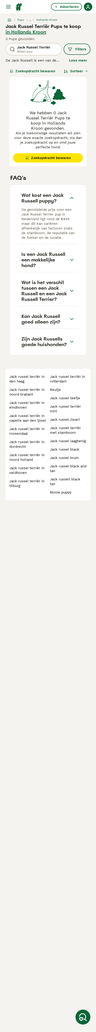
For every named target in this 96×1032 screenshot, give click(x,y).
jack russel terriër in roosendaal (27, 431)
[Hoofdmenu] (8, 6)
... (30, 19)
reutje (55, 390)
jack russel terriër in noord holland (27, 457)
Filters (80, 49)
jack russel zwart (65, 419)
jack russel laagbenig (68, 441)
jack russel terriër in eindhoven (27, 405)
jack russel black (64, 449)
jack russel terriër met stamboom (65, 430)
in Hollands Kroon (26, 32)
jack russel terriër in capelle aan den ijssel (27, 418)
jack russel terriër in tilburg (27, 483)
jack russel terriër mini (65, 408)
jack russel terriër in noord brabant (27, 392)
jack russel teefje (65, 398)
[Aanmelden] (88, 7)
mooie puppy (61, 492)
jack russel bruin (64, 458)
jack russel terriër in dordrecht (27, 444)
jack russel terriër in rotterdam (67, 379)
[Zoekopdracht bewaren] (82, 1017)
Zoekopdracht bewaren (35, 71)
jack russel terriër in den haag (27, 379)
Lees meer (78, 60)
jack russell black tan (65, 481)
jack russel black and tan (68, 468)
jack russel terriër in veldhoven (27, 470)
